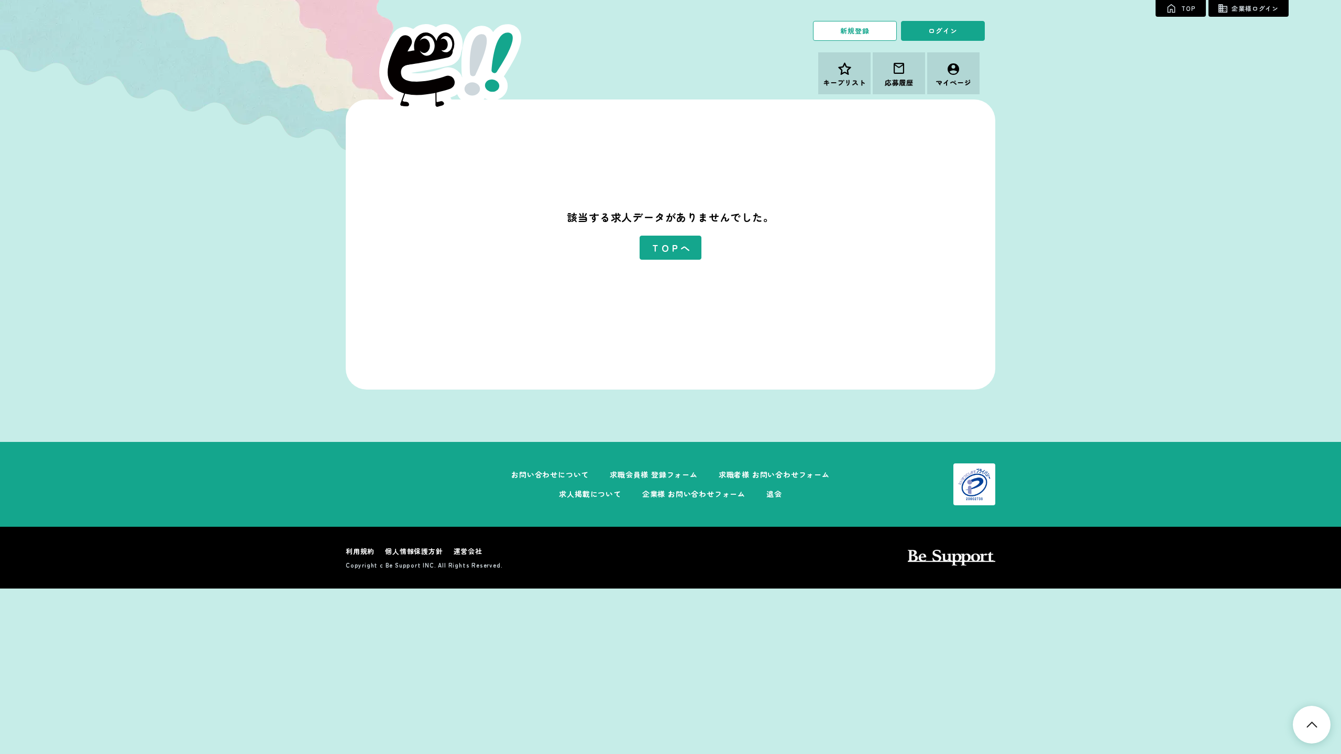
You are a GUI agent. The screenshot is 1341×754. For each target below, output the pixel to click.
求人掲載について (590, 494)
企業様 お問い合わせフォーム (693, 494)
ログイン (942, 31)
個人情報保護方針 (414, 551)
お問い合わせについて (550, 474)
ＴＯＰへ (670, 247)
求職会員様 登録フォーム (654, 474)
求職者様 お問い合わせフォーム (774, 474)
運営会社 (468, 551)
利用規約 (360, 551)
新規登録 (854, 31)
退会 (774, 494)
